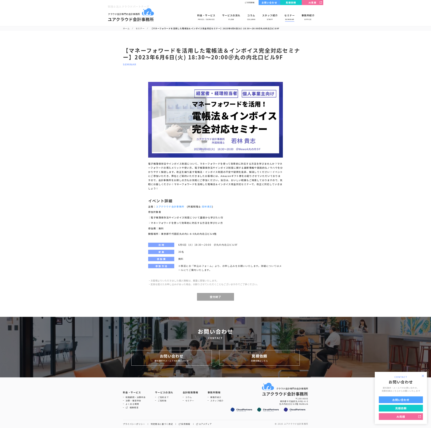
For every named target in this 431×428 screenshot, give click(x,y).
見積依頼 (291, 2)
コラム (251, 17)
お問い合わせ (269, 2)
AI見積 (313, 2)
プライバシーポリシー (134, 424)
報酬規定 (134, 407)
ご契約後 (162, 401)
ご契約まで (163, 397)
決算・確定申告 (133, 401)
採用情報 (251, 3)
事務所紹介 (308, 17)
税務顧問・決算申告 (136, 397)
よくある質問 (132, 404)
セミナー (289, 17)
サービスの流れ (231, 17)
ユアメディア (205, 424)
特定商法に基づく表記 (162, 424)
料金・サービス (206, 17)
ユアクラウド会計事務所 (170, 206)
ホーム (126, 28)
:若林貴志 (206, 206)
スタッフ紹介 (270, 17)
